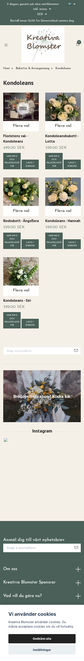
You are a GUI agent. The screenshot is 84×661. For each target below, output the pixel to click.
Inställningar (42, 650)
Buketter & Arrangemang (32, 86)
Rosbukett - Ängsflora (21, 238)
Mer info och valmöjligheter (12, 179)
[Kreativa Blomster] (43, 54)
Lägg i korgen (30, 182)
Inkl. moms (40, 9)
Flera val (21, 144)
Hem (6, 86)
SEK (40, 14)
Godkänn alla (42, 638)
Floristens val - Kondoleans (15, 156)
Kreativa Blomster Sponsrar (29, 601)
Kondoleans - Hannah (62, 238)
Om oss (10, 587)
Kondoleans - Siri (17, 318)
